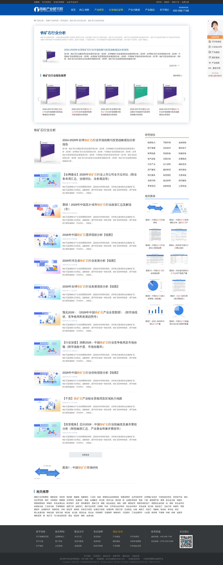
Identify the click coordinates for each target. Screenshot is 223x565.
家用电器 (151, 153)
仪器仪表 (167, 158)
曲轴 (86, 500)
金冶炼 (74, 512)
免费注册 (185, 2)
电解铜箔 (84, 497)
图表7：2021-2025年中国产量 (155, 322)
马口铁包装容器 (60, 515)
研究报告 (64, 20)
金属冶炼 (90, 515)
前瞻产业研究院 (52, 20)
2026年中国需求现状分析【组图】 (88, 235)
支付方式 (78, 536)
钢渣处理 (131, 503)
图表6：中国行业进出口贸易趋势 (155, 246)
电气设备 (151, 158)
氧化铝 (163, 509)
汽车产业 (151, 164)
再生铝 (170, 509)
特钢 (168, 512)
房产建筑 (151, 169)
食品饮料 (167, 180)
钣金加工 (158, 506)
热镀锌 (176, 506)
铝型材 (76, 515)
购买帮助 (60, 531)
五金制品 (128, 509)
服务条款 (126, 556)
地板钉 (179, 500)
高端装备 (167, 153)
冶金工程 (167, 506)
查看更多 (85, 454)
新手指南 (40, 531)
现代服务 (151, 175)
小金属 (147, 512)
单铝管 (62, 497)
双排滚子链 (177, 497)
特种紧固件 (85, 503)
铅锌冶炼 (59, 512)
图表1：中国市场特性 (80, 467)
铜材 (171, 503)
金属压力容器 (99, 509)
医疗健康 (151, 147)
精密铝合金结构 (158, 503)
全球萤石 (70, 500)
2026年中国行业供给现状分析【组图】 (91, 372)
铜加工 (141, 509)
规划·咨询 (118, 531)
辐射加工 (79, 506)
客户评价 (58, 541)
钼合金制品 (110, 503)
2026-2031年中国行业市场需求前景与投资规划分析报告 (82, 112)
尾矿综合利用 (90, 506)
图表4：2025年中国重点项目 (179, 246)
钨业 (106, 506)
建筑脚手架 (154, 500)
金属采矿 (79, 500)
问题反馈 (135, 556)
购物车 (167, 2)
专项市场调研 (58, 2)
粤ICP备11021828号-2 (122, 562)
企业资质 (58, 545)
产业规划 (150, 9)
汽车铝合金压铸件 (117, 506)
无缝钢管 (108, 512)
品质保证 (97, 541)
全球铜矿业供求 (150, 497)
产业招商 (116, 545)
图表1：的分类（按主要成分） (179, 297)
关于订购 (39, 541)
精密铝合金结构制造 (111, 497)
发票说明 (78, 545)
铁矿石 (49, 515)
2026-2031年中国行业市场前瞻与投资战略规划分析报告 (52, 112)
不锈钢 (161, 512)
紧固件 (36, 509)
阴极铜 (62, 500)
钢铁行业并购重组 (41, 497)
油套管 (179, 512)
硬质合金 (82, 512)
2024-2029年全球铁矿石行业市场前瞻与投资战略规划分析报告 (96, 49)
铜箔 (47, 500)
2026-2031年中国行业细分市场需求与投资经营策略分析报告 (140, 112)
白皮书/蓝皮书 (72, 2)
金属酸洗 (93, 500)
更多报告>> (177, 75)
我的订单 (175, 2)
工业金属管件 (137, 512)
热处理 (69, 509)
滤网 (124, 503)
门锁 (146, 500)
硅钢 (173, 512)
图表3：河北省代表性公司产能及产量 (179, 271)
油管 (77, 503)
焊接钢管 (99, 512)
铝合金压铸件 (131, 506)
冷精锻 (100, 506)
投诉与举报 (98, 545)
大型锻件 (126, 512)
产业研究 (99, 9)
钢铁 (83, 515)
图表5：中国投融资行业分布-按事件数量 (179, 322)
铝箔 (177, 509)
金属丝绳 (110, 509)
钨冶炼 (102, 500)
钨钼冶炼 (50, 512)
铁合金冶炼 (170, 500)
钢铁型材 (54, 497)
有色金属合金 (59, 503)
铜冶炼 (67, 512)
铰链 (99, 497)
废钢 (162, 500)
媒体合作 (106, 556)
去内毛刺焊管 (137, 497)
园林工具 (95, 503)
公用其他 (182, 185)
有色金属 (142, 506)
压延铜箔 (54, 500)
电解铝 (156, 509)
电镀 (140, 500)
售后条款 (97, 536)
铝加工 (149, 509)
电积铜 (69, 497)
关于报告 (39, 545)
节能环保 (167, 142)
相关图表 (150, 196)
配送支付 (79, 531)
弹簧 (182, 506)
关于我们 (165, 9)
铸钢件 (49, 503)
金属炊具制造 (131, 500)
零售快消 (151, 185)
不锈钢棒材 (60, 506)
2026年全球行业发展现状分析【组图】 (91, 286)
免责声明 (116, 556)
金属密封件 (45, 509)
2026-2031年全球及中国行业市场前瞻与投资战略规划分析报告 (111, 112)
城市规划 (182, 169)
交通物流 (182, 158)
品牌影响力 (59, 536)
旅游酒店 (167, 175)
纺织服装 (182, 180)
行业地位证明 (117, 9)
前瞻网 (36, 2)
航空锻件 (70, 503)
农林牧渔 (167, 185)
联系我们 (97, 556)
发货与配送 (78, 541)
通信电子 (182, 147)
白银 (135, 509)
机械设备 (182, 153)
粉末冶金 (110, 500)
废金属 (118, 500)
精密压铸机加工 (143, 503)
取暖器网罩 (125, 497)
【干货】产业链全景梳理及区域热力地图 (92, 398)
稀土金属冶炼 (39, 512)
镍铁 (119, 503)
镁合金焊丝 (179, 503)
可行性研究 (46, 2)
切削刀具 (119, 509)
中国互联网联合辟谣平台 (153, 558)
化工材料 (167, 164)
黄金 (70, 515)
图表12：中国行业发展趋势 (155, 271)
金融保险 (182, 142)
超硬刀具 (70, 506)
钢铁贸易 (37, 515)
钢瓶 (103, 503)
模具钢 (154, 512)
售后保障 (98, 531)
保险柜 (76, 509)
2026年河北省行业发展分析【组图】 (89, 260)
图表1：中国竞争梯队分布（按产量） (179, 222)
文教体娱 (182, 175)
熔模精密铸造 (39, 503)
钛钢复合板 (38, 506)
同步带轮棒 (38, 500)
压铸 (63, 509)
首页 (73, 9)
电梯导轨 (55, 509)
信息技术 (167, 147)
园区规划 (116, 541)
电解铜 (76, 497)
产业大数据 (135, 9)
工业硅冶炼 (49, 506)
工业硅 (92, 497)
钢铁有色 (182, 164)
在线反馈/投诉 (134, 558)
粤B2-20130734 (154, 562)
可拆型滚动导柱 (165, 497)
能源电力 (151, 142)
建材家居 (167, 169)
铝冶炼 (150, 506)
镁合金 (91, 512)
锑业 (186, 497)
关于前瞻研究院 (42, 536)
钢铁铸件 (117, 512)
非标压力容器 (86, 509)
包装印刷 (151, 180)
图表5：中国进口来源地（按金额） (155, 297)
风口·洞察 (85, 9)
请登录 (159, 2)
